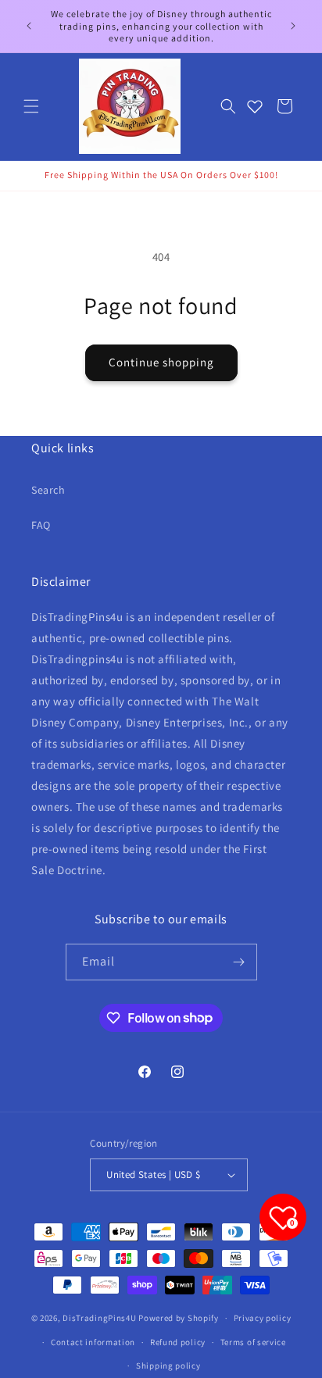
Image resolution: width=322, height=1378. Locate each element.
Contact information (93, 1342)
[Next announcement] (293, 26)
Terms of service (253, 1342)
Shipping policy (168, 1365)
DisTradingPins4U (99, 1317)
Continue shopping (161, 362)
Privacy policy (263, 1317)
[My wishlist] (254, 106)
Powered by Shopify (178, 1317)
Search (48, 490)
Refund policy (178, 1342)
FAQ (41, 525)
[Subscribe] (239, 962)
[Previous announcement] (29, 26)
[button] (31, 106)
